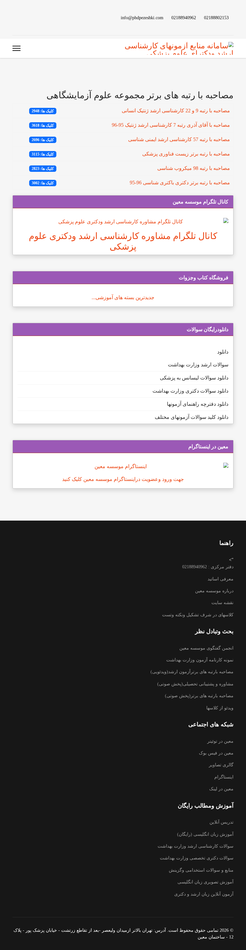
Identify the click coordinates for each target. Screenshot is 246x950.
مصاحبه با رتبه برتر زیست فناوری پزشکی (186, 153)
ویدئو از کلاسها (220, 708)
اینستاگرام (224, 777)
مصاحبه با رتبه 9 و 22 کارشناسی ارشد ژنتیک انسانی (176, 110)
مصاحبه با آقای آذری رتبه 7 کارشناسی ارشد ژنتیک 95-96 (171, 125)
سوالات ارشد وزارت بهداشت (198, 364)
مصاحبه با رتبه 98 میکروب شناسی (193, 168)
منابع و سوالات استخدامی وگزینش (201, 870)
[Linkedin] (35, 17)
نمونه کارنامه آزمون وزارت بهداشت (200, 660)
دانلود (222, 352)
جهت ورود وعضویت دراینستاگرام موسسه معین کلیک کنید (123, 479)
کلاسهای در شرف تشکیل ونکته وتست (198, 614)
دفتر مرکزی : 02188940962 (208, 566)
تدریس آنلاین (221, 822)
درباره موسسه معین (214, 590)
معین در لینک (221, 788)
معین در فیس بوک (216, 753)
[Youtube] (45, 17)
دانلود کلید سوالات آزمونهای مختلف (191, 417)
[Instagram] (25, 17)
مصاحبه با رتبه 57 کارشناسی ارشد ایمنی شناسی (179, 139)
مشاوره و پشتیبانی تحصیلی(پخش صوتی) (195, 684)
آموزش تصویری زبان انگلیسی (205, 882)
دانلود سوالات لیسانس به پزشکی (194, 377)
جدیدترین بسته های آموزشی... (123, 297)
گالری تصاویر (221, 764)
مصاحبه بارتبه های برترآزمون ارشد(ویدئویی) (192, 671)
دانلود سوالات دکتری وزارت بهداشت (190, 391)
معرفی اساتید (221, 579)
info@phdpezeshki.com (142, 17)
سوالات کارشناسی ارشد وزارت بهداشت (196, 846)
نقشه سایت (222, 602)
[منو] (16, 48)
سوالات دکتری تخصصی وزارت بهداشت (197, 858)
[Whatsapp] (14, 17)
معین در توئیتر (220, 741)
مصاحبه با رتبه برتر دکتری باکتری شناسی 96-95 (180, 182)
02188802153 (216, 17)
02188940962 (183, 17)
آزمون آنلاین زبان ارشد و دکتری (204, 894)
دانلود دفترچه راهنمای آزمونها (197, 404)
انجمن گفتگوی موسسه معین (206, 648)
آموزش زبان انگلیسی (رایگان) (205, 834)
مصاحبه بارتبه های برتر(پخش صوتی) (199, 695)
